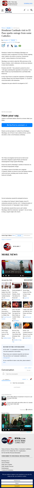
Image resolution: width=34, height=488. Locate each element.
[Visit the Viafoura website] (29, 409)
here (4, 362)
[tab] (6, 379)
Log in (26, 367)
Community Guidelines (25, 449)
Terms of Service (6, 449)
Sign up (29, 367)
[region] (17, 389)
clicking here (6, 357)
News (13, 235)
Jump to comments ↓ (7, 239)
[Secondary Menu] (4, 10)
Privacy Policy (14, 449)
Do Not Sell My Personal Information (11, 452)
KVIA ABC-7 (6, 40)
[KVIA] (10, 10)
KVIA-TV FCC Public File (8, 451)
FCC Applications (20, 451)
